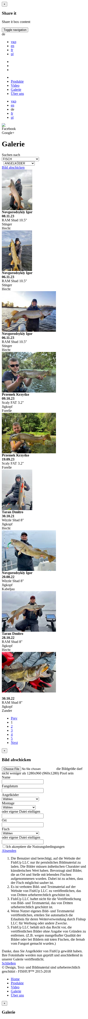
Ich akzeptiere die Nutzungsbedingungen (35, 847)
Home (15, 979)
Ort (4, 820)
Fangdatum (10, 786)
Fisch (5, 829)
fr (12, 113)
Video (15, 85)
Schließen (9, 963)
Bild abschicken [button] (13, 167)
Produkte (17, 81)
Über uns (17, 93)
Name (6, 777)
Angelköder (10, 795)
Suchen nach (11, 155)
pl (12, 117)
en (12, 105)
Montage (8, 803)
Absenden (9, 851)
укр (13, 101)
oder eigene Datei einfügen (21, 811)
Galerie (16, 89)
